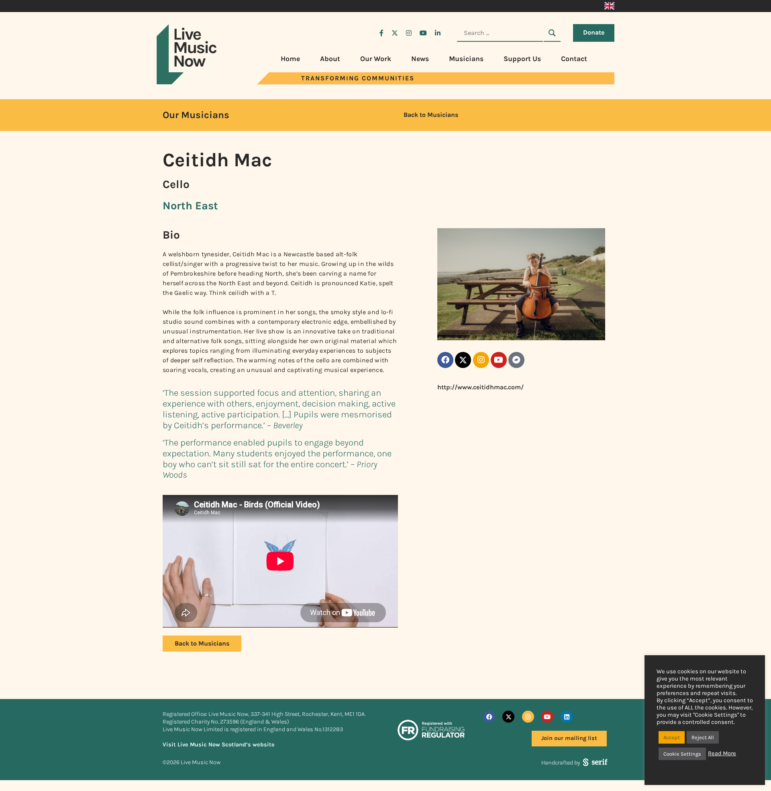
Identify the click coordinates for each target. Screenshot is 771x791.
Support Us (522, 59)
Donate (593, 32)
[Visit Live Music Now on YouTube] (423, 33)
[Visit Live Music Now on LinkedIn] (438, 33)
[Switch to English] (609, 6)
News (420, 59)
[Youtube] (499, 360)
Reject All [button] (702, 737)
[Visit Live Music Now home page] (187, 82)
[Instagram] (481, 360)
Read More (722, 753)
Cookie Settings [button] (682, 754)
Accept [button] (671, 737)
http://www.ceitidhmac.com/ (480, 387)
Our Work (375, 59)
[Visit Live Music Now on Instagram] (409, 33)
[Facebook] (445, 360)
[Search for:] (500, 33)
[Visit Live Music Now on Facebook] (381, 33)
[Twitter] (463, 360)
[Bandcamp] (516, 360)
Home (290, 59)
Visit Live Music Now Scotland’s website (219, 744)
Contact (574, 59)
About (330, 59)
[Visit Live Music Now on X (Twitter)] (395, 33)
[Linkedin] (567, 717)
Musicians (466, 59)
